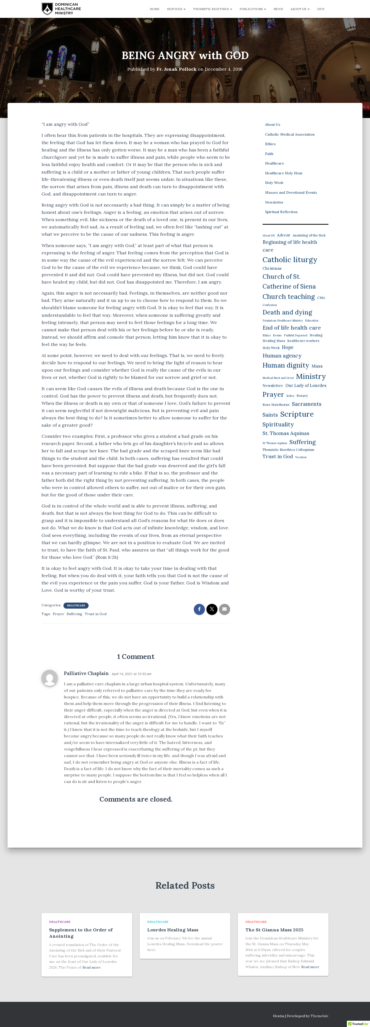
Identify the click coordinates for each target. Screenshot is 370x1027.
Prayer (58, 614)
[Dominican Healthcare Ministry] (61, 9)
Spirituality (278, 424)
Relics (290, 396)
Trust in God (95, 614)
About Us (298, 9)
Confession (270, 305)
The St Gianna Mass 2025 (274, 930)
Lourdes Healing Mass (172, 930)
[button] (184, 9)
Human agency (282, 355)
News (278, 9)
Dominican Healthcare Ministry (283, 320)
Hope (287, 347)
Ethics (270, 144)
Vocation (301, 457)
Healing (316, 335)
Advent (283, 235)
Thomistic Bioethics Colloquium (288, 450)
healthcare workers (303, 341)
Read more (92, 967)
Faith (269, 153)
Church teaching (289, 296)
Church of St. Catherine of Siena (289, 281)
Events (277, 335)
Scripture (297, 414)
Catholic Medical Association (290, 134)
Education (311, 320)
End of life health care (292, 327)
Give (321, 9)
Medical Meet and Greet (278, 378)
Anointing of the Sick (308, 235)
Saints (270, 414)
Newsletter (274, 202)
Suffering (74, 614)
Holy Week (274, 182)
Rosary (302, 395)
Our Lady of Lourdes (305, 385)
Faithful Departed (295, 335)
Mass (317, 366)
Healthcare (76, 605)
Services (175, 9)
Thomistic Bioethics (211, 9)
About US (269, 235)
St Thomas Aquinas (275, 443)
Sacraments (306, 404)
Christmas (272, 268)
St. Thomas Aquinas (286, 433)
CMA (321, 298)
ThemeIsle (319, 1016)
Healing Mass (274, 341)
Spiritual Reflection (281, 212)
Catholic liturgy (290, 259)
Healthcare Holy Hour (284, 173)
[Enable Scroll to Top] (360, 1017)
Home (155, 9)
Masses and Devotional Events (291, 192)
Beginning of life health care (290, 246)
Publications (252, 9)
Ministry (311, 376)
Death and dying (287, 312)
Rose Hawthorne (276, 405)
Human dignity (286, 365)
